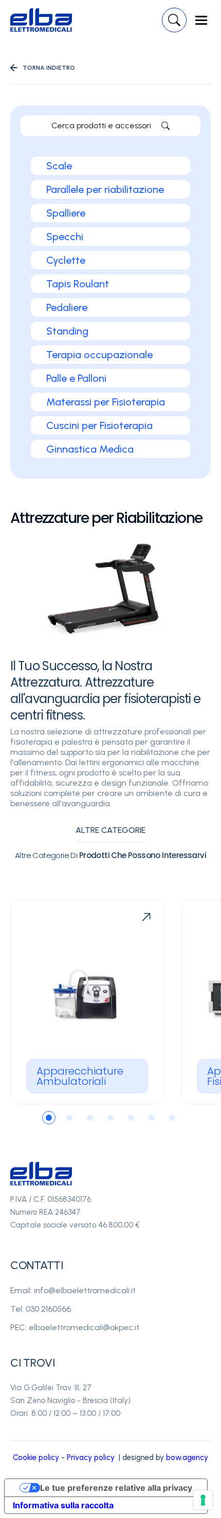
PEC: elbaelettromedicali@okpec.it (74, 1327)
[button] (201, 20)
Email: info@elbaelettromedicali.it (73, 1290)
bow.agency (187, 1457)
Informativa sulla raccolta (63, 1505)
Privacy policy (91, 1457)
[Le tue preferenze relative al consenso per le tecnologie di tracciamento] (203, 1500)
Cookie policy (36, 1457)
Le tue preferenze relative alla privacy (116, 1488)
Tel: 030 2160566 (40, 1309)
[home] (41, 20)
